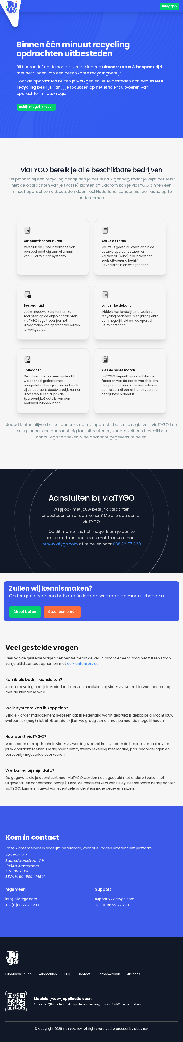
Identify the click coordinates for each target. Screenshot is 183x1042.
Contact (84, 974)
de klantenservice (83, 664)
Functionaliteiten (18, 974)
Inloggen (169, 6)
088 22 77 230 (127, 544)
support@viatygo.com (114, 899)
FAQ (67, 974)
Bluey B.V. (141, 1029)
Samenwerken (109, 974)
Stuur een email (62, 612)
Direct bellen (25, 612)
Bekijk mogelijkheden (36, 107)
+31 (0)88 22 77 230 (22, 905)
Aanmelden (48, 974)
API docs (133, 974)
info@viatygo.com (60, 544)
